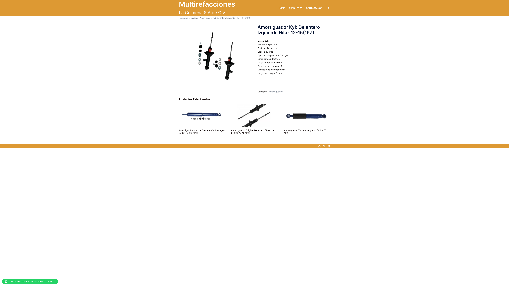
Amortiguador (191, 18)
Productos (295, 8)
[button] (329, 8)
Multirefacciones (207, 4)
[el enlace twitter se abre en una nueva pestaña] (329, 146)
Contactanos (314, 8)
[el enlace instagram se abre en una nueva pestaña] (324, 146)
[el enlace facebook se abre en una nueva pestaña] (319, 146)
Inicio (282, 8)
